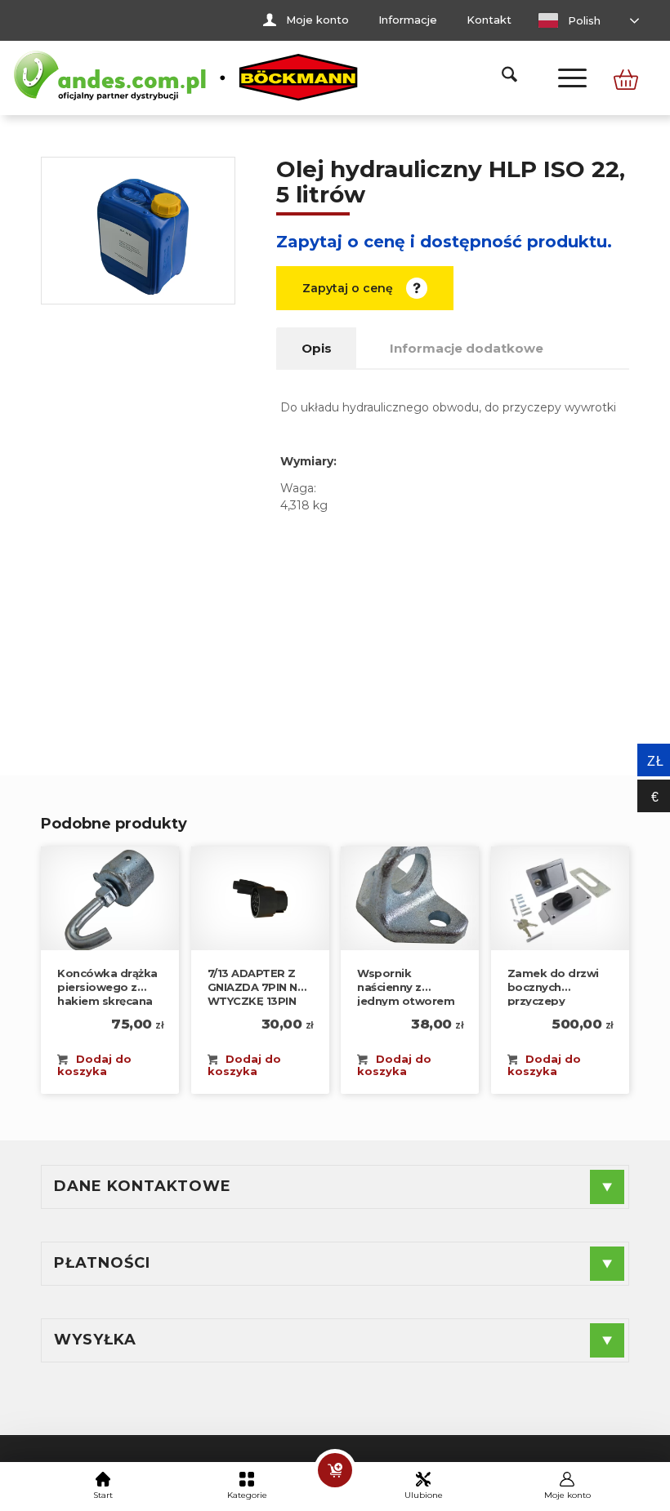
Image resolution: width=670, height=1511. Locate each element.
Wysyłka (95, 1340)
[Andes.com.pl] (186, 77)
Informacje (407, 19)
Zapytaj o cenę (347, 288)
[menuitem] (306, 20)
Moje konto (317, 19)
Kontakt (489, 19)
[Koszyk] (335, 1470)
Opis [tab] (317, 348)
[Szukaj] (501, 77)
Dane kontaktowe (142, 1186)
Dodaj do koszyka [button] (94, 1065)
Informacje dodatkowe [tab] (466, 348)
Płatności (102, 1263)
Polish (583, 20)
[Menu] (564, 77)
